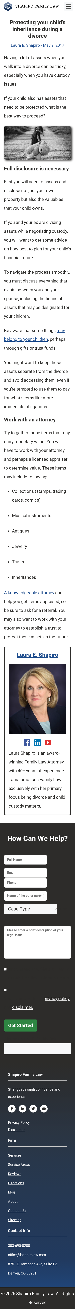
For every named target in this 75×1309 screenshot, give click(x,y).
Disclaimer (16, 1130)
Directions (16, 1183)
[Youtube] (48, 742)
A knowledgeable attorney (29, 592)
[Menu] (68, 6)
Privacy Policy (19, 1122)
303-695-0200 (19, 1245)
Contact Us (17, 1211)
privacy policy (56, 998)
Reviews (14, 1174)
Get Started (20, 1025)
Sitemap (14, 1220)
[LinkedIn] (37, 742)
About (13, 1201)
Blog (11, 1192)
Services (15, 1155)
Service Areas (19, 1164)
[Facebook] (27, 742)
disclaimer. (22, 1007)
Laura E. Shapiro (37, 655)
